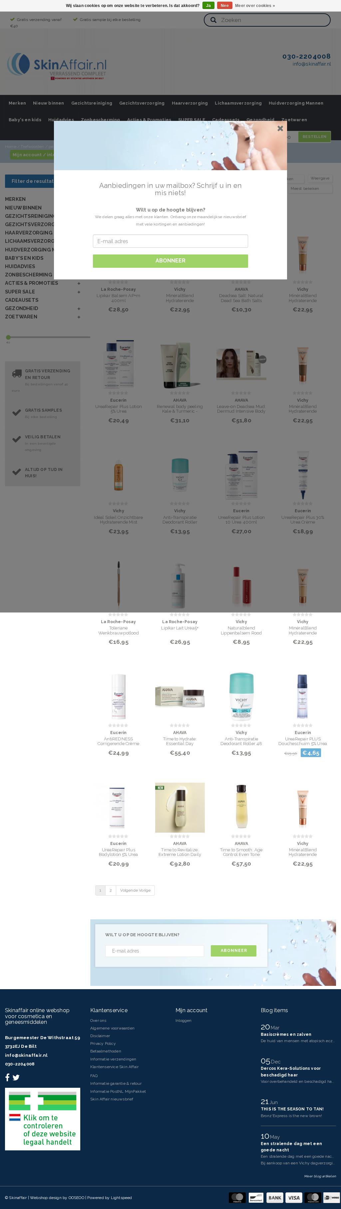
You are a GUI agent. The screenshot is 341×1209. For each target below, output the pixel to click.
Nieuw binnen (48, 103)
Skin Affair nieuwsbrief (112, 1099)
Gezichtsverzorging (142, 103)
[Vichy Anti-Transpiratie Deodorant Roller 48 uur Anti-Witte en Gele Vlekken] (241, 692)
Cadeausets (225, 119)
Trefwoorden (32, 146)
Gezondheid (260, 119)
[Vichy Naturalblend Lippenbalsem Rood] (241, 582)
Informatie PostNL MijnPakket (118, 1091)
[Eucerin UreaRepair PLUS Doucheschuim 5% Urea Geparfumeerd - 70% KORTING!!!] (303, 692)
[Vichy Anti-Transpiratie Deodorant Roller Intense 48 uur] (180, 471)
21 (266, 1101)
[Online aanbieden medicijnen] (42, 1118)
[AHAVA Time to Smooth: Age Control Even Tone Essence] (241, 803)
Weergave (320, 178)
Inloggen (183, 1020)
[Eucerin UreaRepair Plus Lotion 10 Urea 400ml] (241, 471)
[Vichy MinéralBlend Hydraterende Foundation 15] (303, 249)
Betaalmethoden (105, 1051)
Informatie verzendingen (113, 1059)
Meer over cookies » (255, 5)
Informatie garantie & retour (116, 1083)
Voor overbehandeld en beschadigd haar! (298, 1081)
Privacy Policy (103, 1043)
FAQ (94, 1075)
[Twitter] (16, 1079)
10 (266, 1136)
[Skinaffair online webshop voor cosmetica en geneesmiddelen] (57, 64)
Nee (225, 5)
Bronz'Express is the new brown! (291, 1115)
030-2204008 (19, 1063)
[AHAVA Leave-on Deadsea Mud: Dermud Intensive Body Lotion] (241, 360)
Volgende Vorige (135, 890)
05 (267, 1060)
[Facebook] (8, 1079)
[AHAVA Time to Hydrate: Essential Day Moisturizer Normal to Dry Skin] (180, 692)
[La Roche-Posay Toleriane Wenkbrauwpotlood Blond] (119, 582)
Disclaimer (100, 1035)
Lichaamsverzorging (238, 103)
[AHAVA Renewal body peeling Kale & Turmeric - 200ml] (180, 360)
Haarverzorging (190, 103)
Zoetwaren (294, 119)
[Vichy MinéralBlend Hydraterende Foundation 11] (303, 803)
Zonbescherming (100, 119)
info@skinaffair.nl (26, 1055)
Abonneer (234, 950)
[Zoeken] (213, 20)
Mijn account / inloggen (40, 154)
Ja (208, 5)
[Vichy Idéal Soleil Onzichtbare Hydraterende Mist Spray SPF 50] (119, 471)
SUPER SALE (191, 119)
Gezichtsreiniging (91, 103)
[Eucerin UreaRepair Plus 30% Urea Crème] (303, 471)
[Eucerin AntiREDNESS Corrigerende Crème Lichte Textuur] (119, 692)
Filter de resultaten (36, 181)
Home (10, 146)
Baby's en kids (25, 119)
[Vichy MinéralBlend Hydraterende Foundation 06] (303, 582)
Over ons (98, 1020)
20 (266, 1026)
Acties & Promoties (149, 119)
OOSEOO (76, 1197)
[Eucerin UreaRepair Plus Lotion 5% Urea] (119, 360)
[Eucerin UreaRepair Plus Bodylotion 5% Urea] (119, 803)
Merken (17, 103)
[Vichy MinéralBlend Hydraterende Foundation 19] (303, 360)
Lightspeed (121, 1197)
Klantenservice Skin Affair (114, 1066)
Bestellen (314, 137)
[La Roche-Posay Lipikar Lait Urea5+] (180, 582)
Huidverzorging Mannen (296, 103)
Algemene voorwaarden (112, 1028)
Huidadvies (61, 119)
